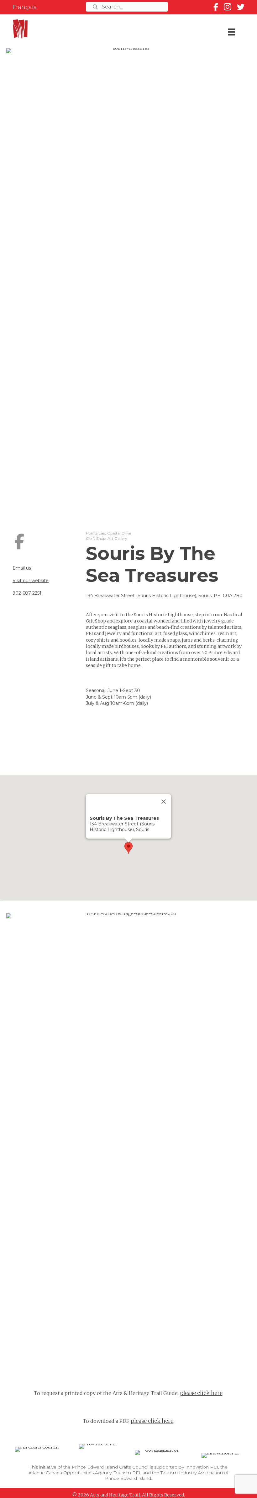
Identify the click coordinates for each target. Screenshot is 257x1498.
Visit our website (31, 580)
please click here (201, 1393)
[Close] (163, 801)
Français (24, 7)
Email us (22, 568)
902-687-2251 (27, 593)
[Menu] (231, 32)
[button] (128, 847)
